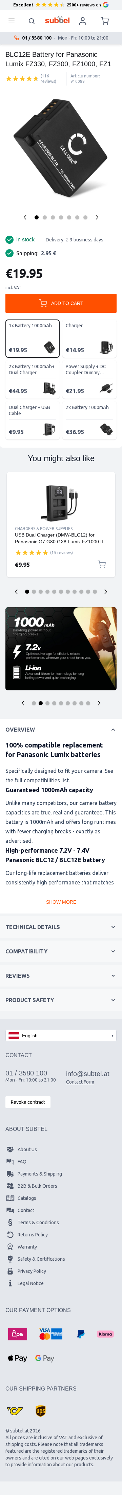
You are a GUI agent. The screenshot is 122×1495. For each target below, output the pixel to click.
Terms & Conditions (38, 1222)
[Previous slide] (16, 591)
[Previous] (25, 217)
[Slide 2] (33, 591)
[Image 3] (53, 217)
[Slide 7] (67, 591)
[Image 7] (85, 217)
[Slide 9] (81, 591)
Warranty (27, 1247)
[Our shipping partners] (14, 1411)
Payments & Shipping (40, 1174)
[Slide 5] (54, 591)
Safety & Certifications (41, 1259)
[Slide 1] (27, 591)
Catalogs (27, 1198)
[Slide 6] (61, 591)
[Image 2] (45, 217)
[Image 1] (37, 217)
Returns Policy (33, 1234)
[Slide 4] (47, 591)
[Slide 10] (88, 591)
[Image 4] (61, 217)
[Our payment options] (17, 1334)
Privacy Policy (32, 1271)
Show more (61, 902)
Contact (26, 1210)
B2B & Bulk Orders (37, 1186)
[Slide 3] (40, 591)
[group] (22, 78)
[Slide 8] (74, 591)
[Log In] (82, 21)
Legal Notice (31, 1283)
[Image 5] (69, 217)
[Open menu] (13, 21)
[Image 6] (77, 217)
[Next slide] (105, 591)
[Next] (96, 217)
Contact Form (80, 1082)
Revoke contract (28, 1102)
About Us (27, 1149)
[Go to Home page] (57, 19)
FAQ (22, 1161)
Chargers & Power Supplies (44, 528)
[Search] (31, 21)
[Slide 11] (95, 591)
